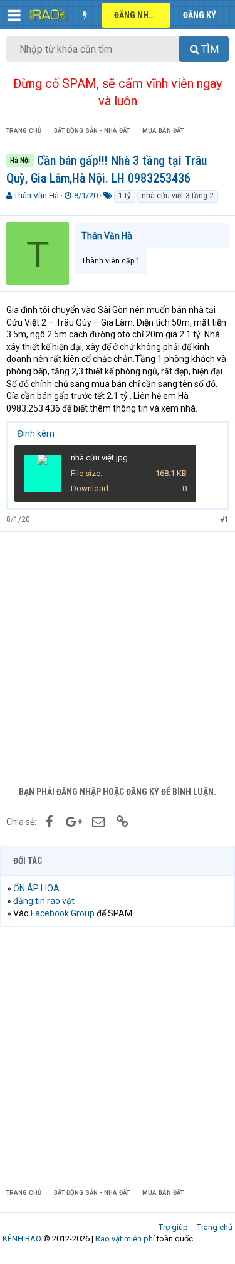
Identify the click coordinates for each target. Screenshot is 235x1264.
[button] (14, 15)
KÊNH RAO (22, 1238)
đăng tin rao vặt (44, 901)
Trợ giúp (173, 1227)
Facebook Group (63, 913)
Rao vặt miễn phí (125, 1238)
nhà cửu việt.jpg (99, 457)
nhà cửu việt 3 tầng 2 (178, 195)
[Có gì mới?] (85, 15)
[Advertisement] (117, 655)
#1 (224, 519)
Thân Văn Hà (36, 195)
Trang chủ (214, 1227)
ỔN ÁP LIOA (36, 888)
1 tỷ (124, 195)
